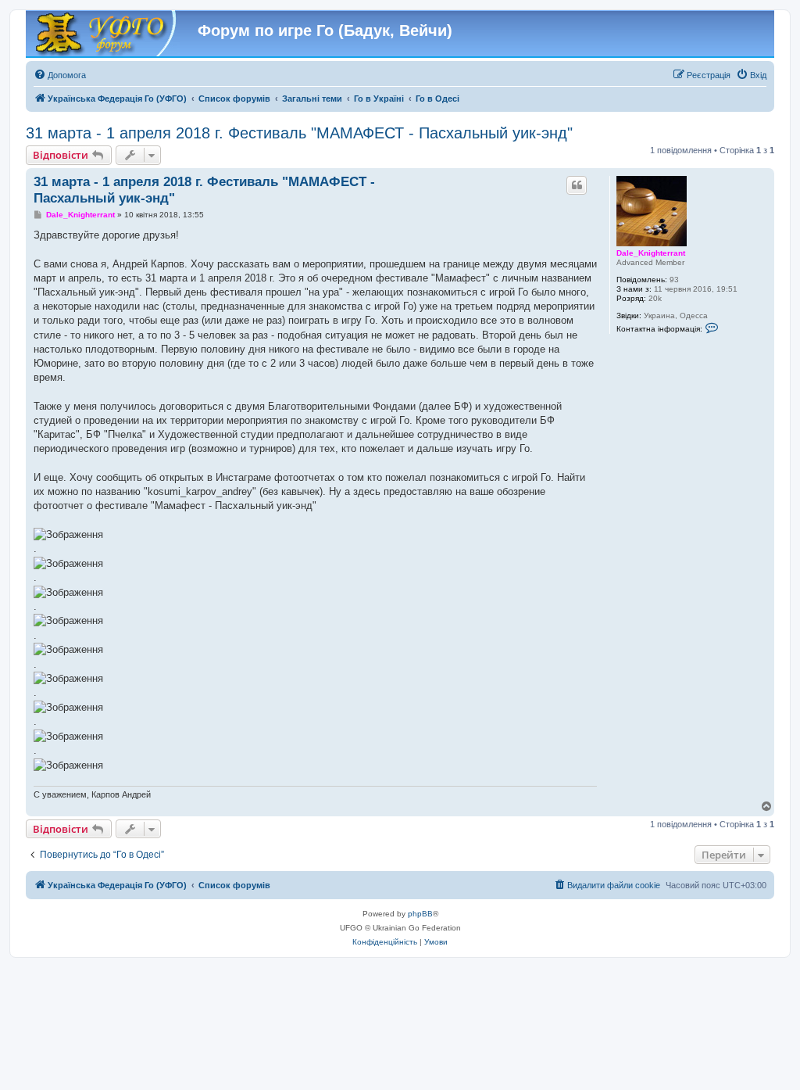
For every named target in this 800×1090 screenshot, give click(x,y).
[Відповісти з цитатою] (576, 185)
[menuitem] (60, 75)
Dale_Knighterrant (650, 253)
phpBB (420, 913)
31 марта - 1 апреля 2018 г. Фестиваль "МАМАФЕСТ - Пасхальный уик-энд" (299, 133)
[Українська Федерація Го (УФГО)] (105, 34)
